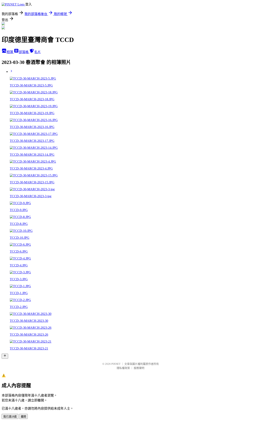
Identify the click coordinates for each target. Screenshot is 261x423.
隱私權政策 (123, 367)
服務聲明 (139, 367)
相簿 (10, 52)
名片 (37, 52)
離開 (23, 416)
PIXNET (116, 363)
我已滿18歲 (10, 416)
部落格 (24, 52)
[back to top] (5, 356)
